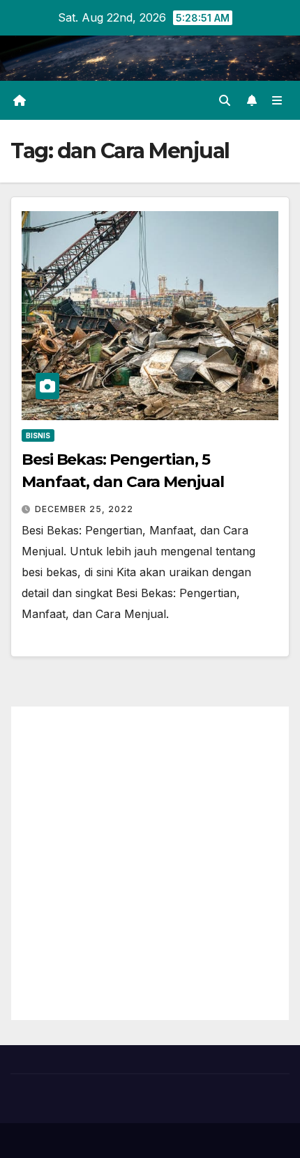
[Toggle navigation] (277, 100)
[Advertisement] (150, 863)
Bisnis (38, 435)
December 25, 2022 (84, 509)
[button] (224, 100)
